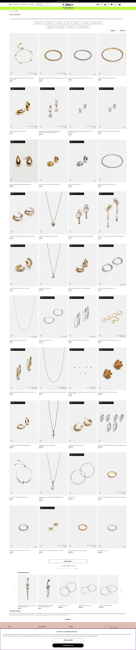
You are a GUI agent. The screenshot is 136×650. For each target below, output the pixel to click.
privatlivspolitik (82, 636)
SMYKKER (31, 4)
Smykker (16, 11)
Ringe (68, 23)
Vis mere (67, 619)
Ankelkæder (97, 23)
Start (11, 11)
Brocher (71, 26)
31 (74, 568)
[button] (107, 4)
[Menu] (11, 4)
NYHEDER (15, 4)
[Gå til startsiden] (68, 4)
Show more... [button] (68, 561)
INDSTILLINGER (68, 640)
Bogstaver (61, 26)
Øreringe (38, 23)
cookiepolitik (94, 636)
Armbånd (59, 23)
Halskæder (48, 23)
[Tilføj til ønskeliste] (11, 73)
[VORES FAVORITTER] (123, 30)
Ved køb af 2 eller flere (68, 9)
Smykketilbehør (83, 26)
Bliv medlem (114, 627)
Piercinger (85, 23)
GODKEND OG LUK (68, 645)
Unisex (76, 23)
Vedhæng (51, 26)
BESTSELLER (23, 4)
